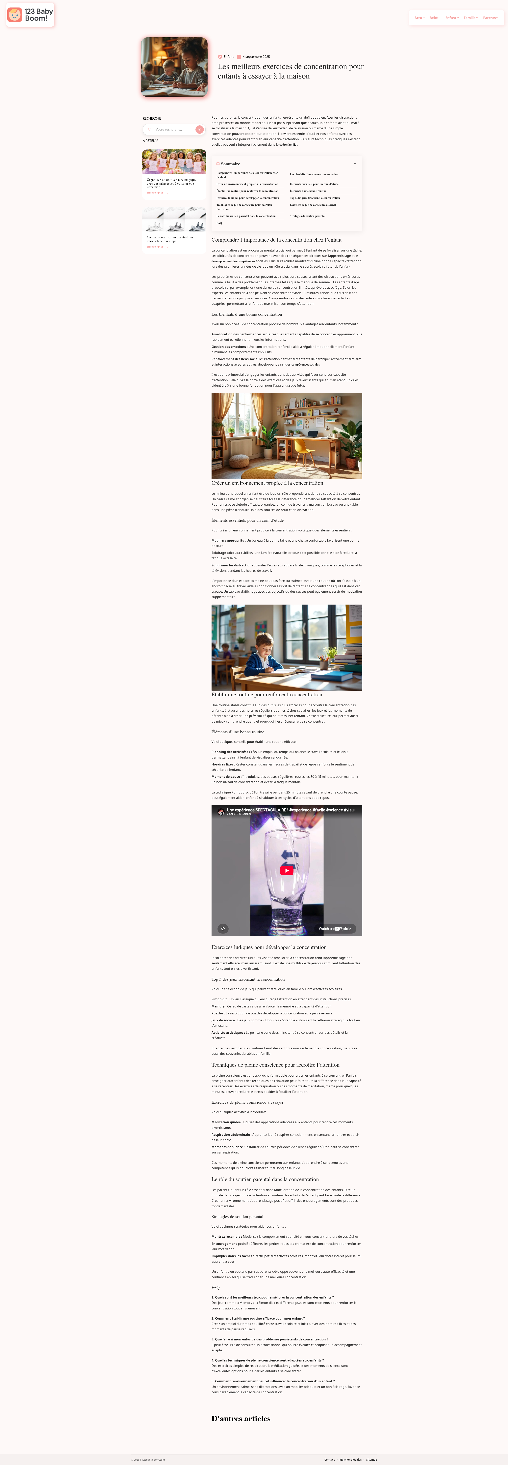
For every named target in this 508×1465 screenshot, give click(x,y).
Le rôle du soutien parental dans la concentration (246, 216)
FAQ (219, 223)
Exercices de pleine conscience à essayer (313, 205)
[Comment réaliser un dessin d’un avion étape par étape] (174, 219)
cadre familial (288, 144)
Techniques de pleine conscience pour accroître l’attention (244, 207)
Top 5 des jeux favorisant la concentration (315, 198)
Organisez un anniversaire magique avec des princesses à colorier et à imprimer (171, 183)
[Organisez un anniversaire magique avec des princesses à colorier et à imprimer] (174, 161)
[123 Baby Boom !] (30, 14)
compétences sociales (306, 364)
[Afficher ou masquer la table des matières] (298, 163)
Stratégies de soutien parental (307, 216)
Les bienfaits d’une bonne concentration (314, 174)
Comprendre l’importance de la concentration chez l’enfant (247, 175)
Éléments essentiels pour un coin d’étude (314, 184)
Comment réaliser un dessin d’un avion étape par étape (170, 239)
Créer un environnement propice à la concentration (247, 184)
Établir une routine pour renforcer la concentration (247, 191)
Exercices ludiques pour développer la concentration (247, 198)
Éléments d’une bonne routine (308, 191)
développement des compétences (233, 261)
